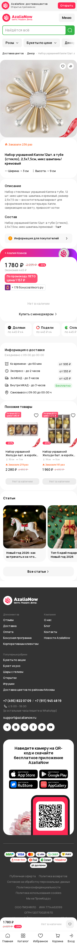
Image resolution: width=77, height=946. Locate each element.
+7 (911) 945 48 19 (48, 701)
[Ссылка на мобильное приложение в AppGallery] (53, 784)
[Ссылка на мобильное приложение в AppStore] (23, 774)
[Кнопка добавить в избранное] (36, 415)
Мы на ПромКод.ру (38, 898)
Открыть (66, 5)
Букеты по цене (39, 43)
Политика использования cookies (38, 893)
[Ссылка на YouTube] (51, 727)
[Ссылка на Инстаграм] (16, 727)
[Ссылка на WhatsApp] (42, 727)
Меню (66, 18)
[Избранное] (63, 66)
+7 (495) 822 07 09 (17, 701)
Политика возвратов (53, 876)
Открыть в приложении (23, 7)
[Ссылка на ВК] (24, 727)
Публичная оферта (23, 876)
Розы (10, 43)
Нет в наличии (51, 924)
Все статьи (36, 571)
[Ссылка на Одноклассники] (33, 727)
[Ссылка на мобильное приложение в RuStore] (23, 784)
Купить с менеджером (36, 314)
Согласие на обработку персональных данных (38, 882)
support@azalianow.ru (19, 717)
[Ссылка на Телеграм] (7, 727)
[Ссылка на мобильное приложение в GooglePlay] (53, 774)
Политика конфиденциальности (38, 887)
